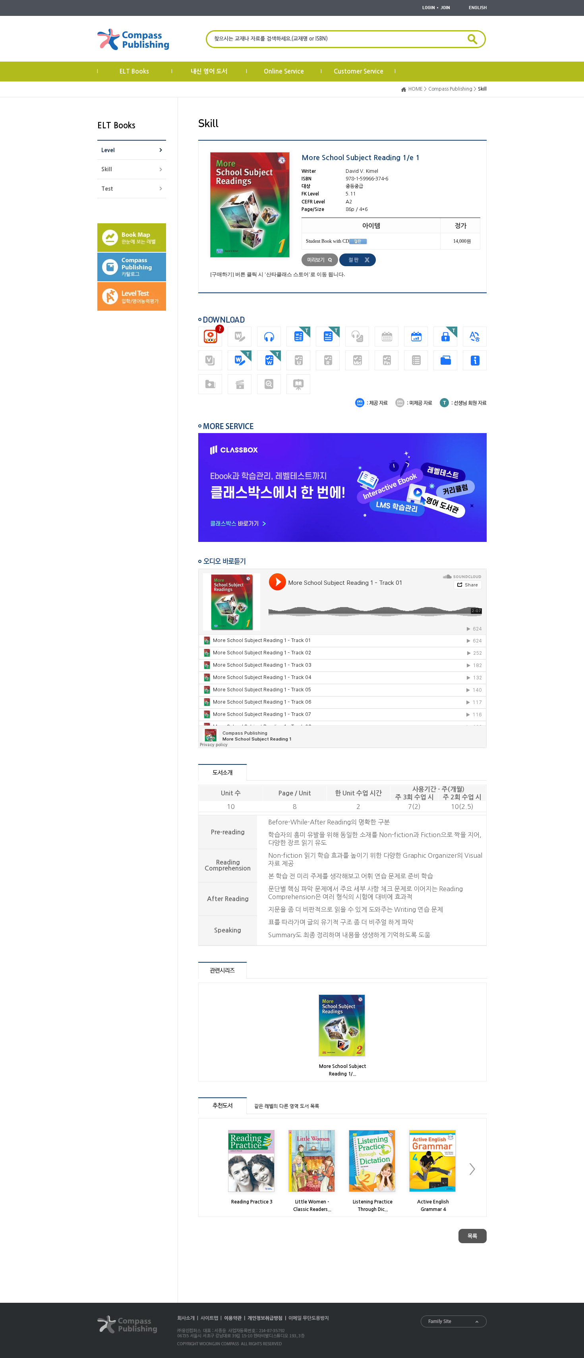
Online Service (284, 71)
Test (107, 189)
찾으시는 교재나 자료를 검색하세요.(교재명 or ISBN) (271, 38)
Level (108, 150)
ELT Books (134, 71)
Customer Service (358, 71)
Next (472, 1169)
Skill (106, 169)
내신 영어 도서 (209, 71)
